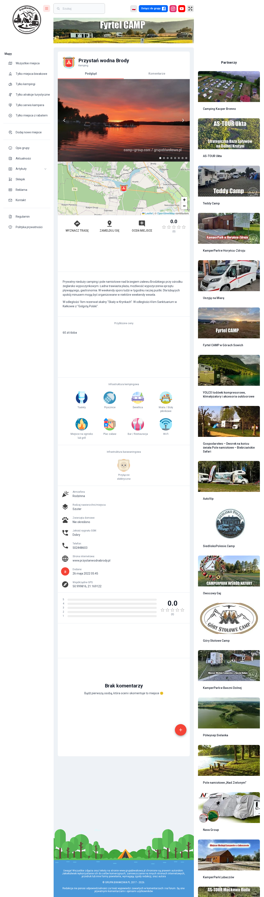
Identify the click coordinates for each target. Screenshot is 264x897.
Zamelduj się (109, 230)
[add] (180, 730)
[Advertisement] (124, 254)
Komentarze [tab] (156, 73)
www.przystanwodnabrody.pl (91, 560)
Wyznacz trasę (77, 230)
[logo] (26, 19)
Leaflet (149, 213)
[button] (26, 169)
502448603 (80, 547)
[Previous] (64, 120)
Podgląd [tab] (91, 73)
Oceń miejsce (142, 230)
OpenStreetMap (166, 213)
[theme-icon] (12, 63)
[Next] (183, 120)
